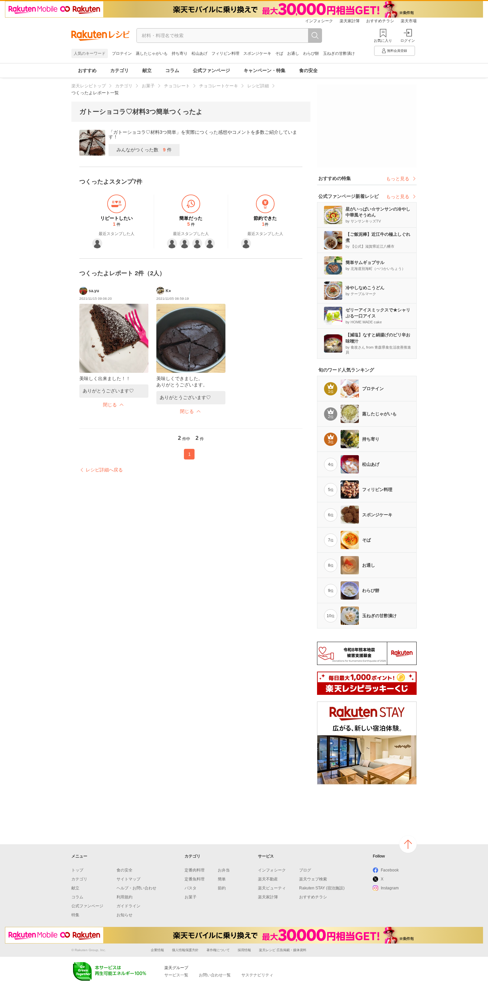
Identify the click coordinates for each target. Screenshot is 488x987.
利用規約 (124, 897)
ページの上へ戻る (408, 844)
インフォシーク (319, 21)
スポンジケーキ (257, 53)
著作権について (218, 950)
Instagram (390, 888)
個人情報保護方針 (185, 950)
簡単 (222, 879)
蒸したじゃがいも (152, 53)
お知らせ (124, 915)
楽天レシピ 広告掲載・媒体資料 (282, 950)
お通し (293, 53)
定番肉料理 (194, 870)
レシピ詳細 (258, 85)
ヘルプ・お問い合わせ (136, 888)
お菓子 (148, 85)
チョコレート (177, 85)
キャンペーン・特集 (264, 70)
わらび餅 (311, 53)
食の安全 (308, 70)
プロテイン (122, 53)
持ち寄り (180, 53)
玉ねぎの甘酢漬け (339, 53)
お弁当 (224, 870)
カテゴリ (119, 70)
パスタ (191, 888)
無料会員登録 (397, 50)
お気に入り (383, 40)
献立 (147, 70)
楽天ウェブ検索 (313, 879)
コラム (172, 70)
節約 (222, 888)
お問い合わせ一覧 (215, 975)
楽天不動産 (268, 879)
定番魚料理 (194, 879)
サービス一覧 (176, 975)
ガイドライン (128, 906)
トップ (77, 870)
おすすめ (87, 70)
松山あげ (199, 53)
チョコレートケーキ (218, 85)
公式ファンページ (211, 70)
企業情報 (157, 950)
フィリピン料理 (225, 53)
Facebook (390, 870)
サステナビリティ (257, 975)
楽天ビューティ (272, 888)
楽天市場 (409, 21)
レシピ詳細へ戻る (104, 469)
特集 (75, 915)
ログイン (407, 40)
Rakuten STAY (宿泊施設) (322, 888)
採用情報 (244, 950)
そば (279, 53)
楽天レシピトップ (88, 85)
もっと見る (397, 178)
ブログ (305, 870)
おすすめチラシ (380, 21)
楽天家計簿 (350, 21)
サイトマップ (128, 879)
